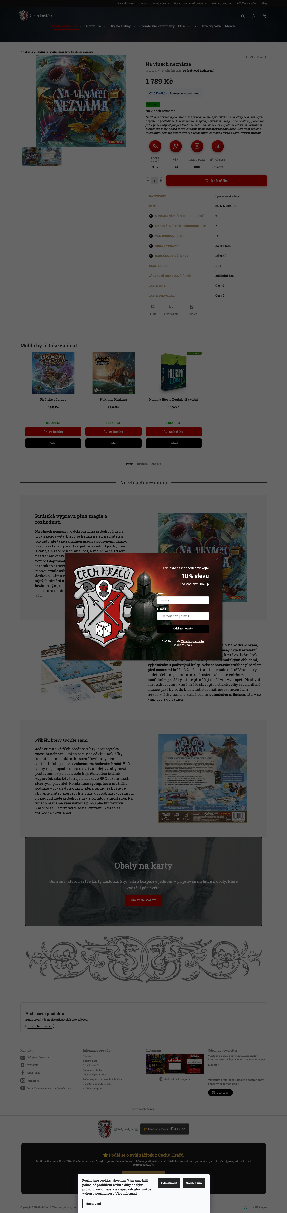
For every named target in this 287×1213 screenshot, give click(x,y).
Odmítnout (169, 1183)
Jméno (161, 593)
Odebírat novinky (183, 628)
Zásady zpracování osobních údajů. (188, 643)
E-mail (161, 609)
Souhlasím (194, 1183)
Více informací (126, 1193)
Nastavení (93, 1203)
